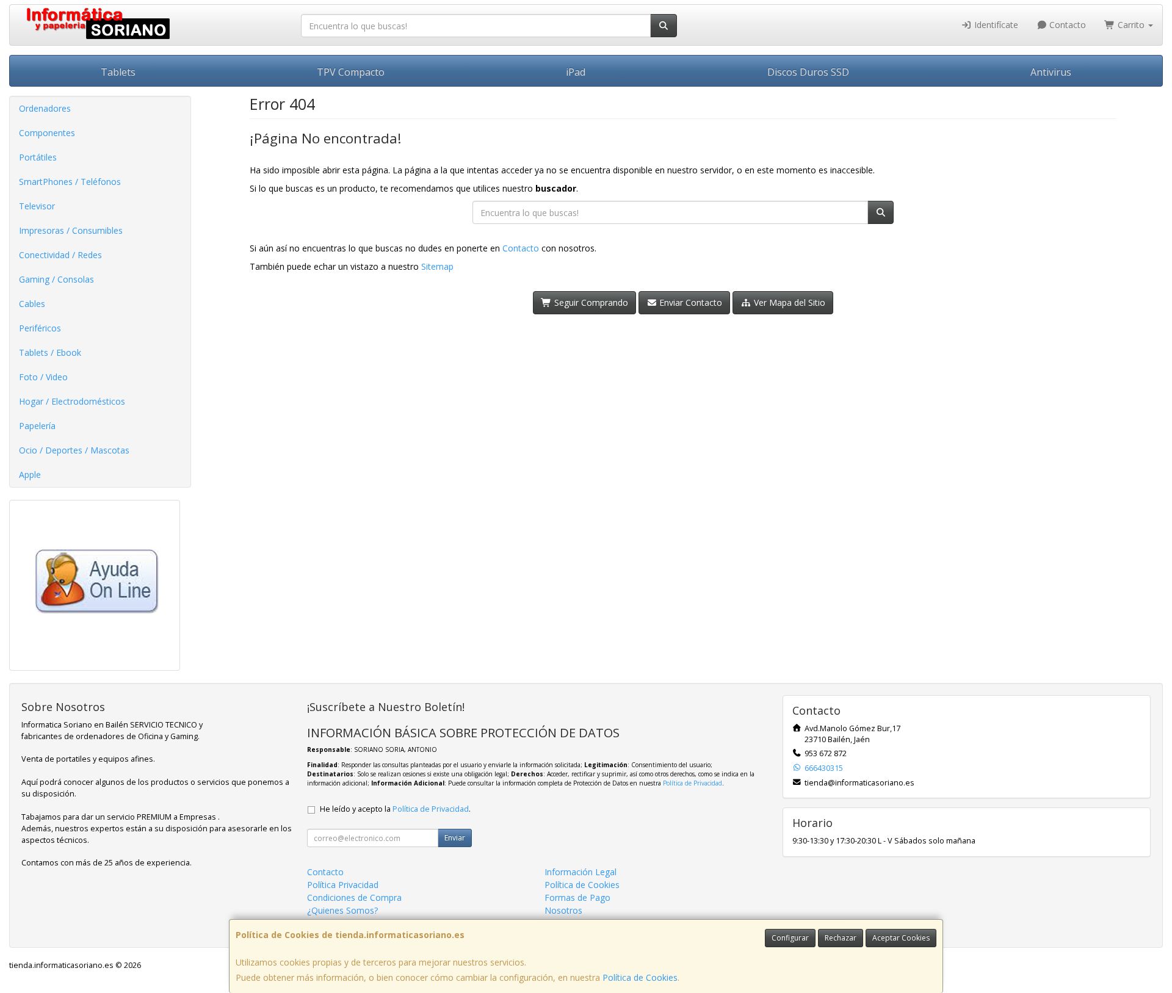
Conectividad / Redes (60, 255)
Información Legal (580, 872)
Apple (30, 474)
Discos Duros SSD (808, 72)
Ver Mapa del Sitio (788, 302)
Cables (32, 303)
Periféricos (40, 328)
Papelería (37, 426)
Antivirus (1050, 72)
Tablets (118, 72)
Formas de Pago (577, 897)
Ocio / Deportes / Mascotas (74, 450)
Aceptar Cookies (901, 938)
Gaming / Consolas (56, 279)
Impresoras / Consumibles (71, 230)
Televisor (37, 206)
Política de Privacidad (692, 783)
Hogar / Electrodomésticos (72, 401)
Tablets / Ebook (50, 352)
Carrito (1131, 25)
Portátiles (38, 157)
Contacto (1066, 25)
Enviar (454, 837)
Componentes (47, 133)
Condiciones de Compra (354, 897)
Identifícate (995, 25)
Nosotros (563, 910)
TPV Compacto (351, 72)
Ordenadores (45, 108)
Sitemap (437, 266)
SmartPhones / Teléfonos (70, 181)
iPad (575, 72)
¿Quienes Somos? (342, 910)
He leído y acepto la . (395, 809)
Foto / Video (43, 377)
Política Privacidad (342, 884)
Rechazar (840, 938)
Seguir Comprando (590, 302)
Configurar (790, 938)
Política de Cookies (640, 977)
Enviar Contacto (689, 302)
